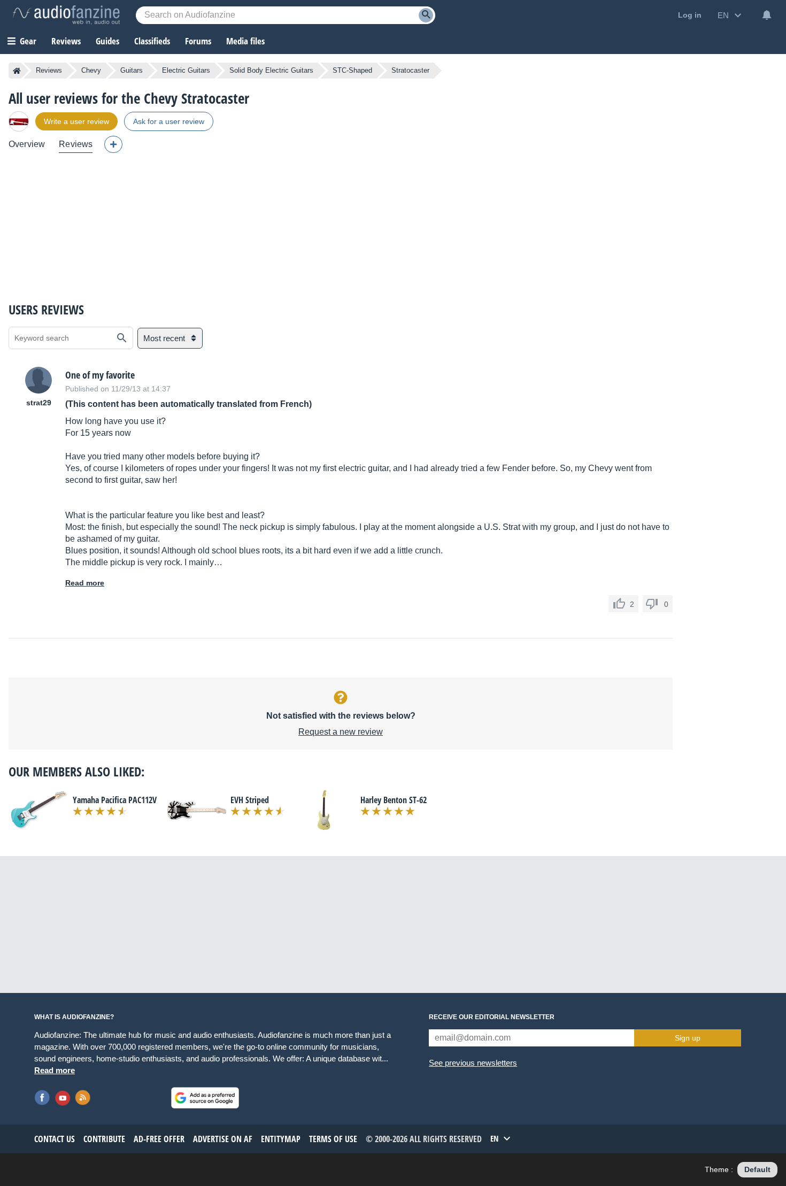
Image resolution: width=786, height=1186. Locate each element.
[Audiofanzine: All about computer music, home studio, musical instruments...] (66, 15)
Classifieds (152, 41)
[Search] (426, 15)
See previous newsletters (473, 1062)
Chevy (91, 70)
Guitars (131, 70)
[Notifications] (766, 15)
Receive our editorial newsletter (491, 1017)
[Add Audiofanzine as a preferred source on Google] (205, 1097)
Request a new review (340, 731)
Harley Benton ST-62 (393, 800)
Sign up (687, 1038)
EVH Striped (249, 800)
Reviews (66, 41)
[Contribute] (113, 144)
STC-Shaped (352, 70)
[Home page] (17, 71)
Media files (245, 41)
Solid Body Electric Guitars (271, 70)
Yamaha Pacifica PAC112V (115, 800)
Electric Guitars (186, 70)
